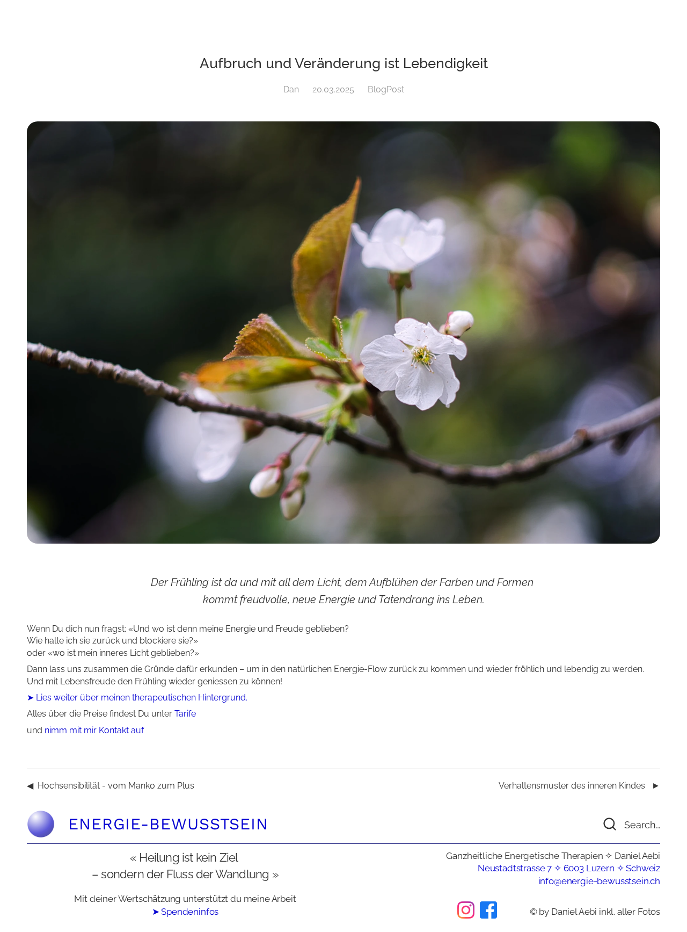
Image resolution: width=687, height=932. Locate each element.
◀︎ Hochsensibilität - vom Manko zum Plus (110, 786)
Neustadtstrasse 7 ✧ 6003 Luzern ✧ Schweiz (569, 868)
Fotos (649, 911)
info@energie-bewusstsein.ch (599, 881)
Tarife (185, 714)
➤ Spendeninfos (185, 911)
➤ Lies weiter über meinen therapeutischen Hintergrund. (137, 697)
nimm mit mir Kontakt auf (94, 730)
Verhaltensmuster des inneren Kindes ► (579, 786)
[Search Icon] (620, 824)
